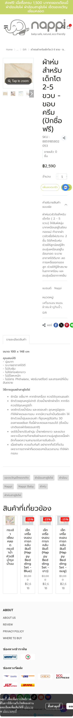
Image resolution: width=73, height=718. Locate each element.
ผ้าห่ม (43, 486)
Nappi (58, 288)
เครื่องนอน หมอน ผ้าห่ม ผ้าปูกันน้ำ (52, 305)
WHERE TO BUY (12, 638)
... (17, 49)
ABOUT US (9, 617)
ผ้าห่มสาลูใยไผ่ (12, 495)
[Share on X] (61, 325)
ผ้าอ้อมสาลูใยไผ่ (44, 478)
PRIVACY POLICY (13, 631)
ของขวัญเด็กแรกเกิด (16, 478)
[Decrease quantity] (57, 176)
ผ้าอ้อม (63, 478)
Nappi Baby (26, 486)
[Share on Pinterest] (66, 325)
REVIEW (8, 624)
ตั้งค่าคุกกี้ (54, 706)
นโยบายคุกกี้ (10, 711)
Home (9, 49)
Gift (24, 49)
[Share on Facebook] (56, 325)
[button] (63, 27)
